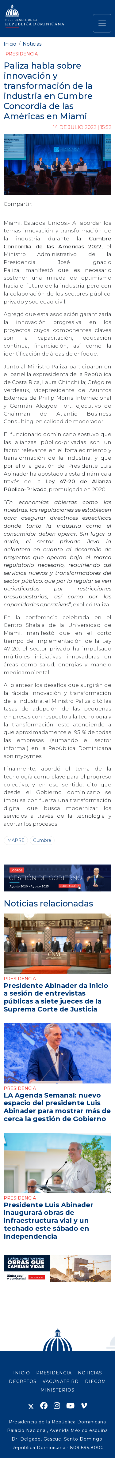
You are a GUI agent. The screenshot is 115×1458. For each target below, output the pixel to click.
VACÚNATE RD (61, 1381)
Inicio (10, 44)
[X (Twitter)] (31, 1405)
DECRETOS (22, 1381)
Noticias (32, 44)
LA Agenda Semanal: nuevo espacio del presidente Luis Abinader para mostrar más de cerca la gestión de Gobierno (57, 1107)
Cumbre (42, 840)
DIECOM (95, 1381)
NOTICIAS (90, 1373)
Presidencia (22, 54)
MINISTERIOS (57, 1390)
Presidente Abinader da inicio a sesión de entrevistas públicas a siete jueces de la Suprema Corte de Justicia (56, 997)
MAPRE (16, 840)
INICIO (21, 1373)
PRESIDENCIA (54, 1373)
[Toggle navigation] (102, 23)
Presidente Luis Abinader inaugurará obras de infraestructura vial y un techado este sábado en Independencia (48, 1220)
